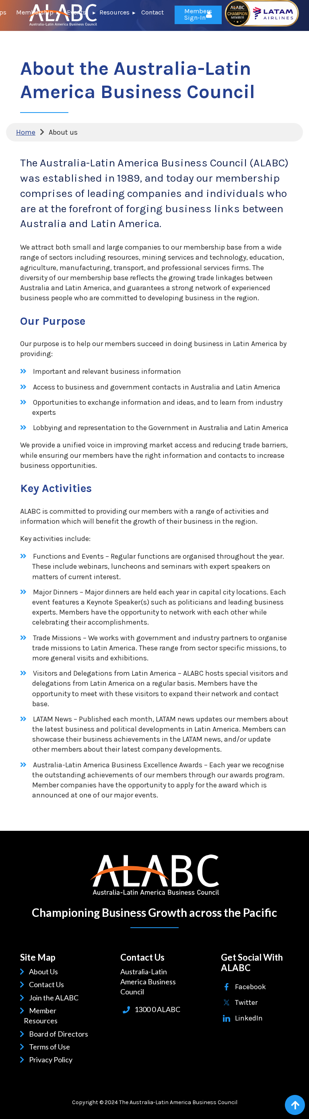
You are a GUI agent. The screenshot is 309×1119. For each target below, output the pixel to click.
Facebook (250, 986)
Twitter (246, 1002)
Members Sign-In (198, 14)
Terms (40, 1046)
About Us (45, 971)
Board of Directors (60, 1033)
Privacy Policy (52, 1059)
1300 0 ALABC (157, 1009)
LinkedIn (249, 1018)
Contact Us (48, 984)
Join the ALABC (55, 997)
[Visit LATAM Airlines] (262, 24)
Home (25, 132)
